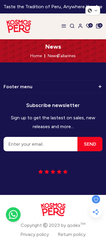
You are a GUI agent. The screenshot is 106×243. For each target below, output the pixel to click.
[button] (92, 10)
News (53, 56)
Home (36, 56)
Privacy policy (34, 234)
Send (90, 144)
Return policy (72, 234)
